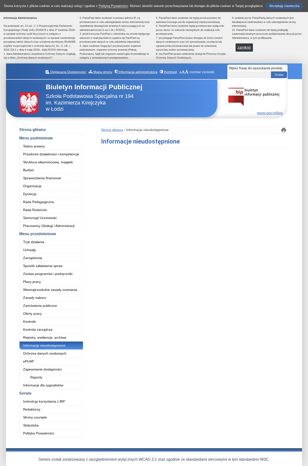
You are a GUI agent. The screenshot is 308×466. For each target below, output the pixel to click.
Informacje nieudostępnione (44, 345)
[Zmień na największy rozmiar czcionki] (187, 72)
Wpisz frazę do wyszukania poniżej (255, 68)
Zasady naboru (34, 298)
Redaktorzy (31, 409)
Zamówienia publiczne (40, 306)
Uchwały (29, 250)
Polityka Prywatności (38, 433)
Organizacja (32, 186)
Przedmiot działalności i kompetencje (51, 154)
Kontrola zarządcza (37, 329)
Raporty (36, 377)
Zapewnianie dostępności (42, 369)
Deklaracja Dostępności (67, 72)
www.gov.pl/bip (270, 113)
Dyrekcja (29, 194)
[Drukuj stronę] (284, 130)
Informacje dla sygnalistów (43, 385)
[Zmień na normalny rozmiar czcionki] (180, 72)
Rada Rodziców (35, 210)
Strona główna (32, 130)
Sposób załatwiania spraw (43, 266)
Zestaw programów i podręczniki (47, 274)
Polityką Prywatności (113, 6)
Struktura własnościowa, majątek (48, 162)
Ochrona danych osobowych (44, 353)
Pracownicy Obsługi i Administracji (49, 226)
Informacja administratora (137, 72)
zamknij (244, 47)
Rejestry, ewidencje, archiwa (44, 337)
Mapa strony (102, 72)
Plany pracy (32, 282)
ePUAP (28, 361)
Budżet (28, 170)
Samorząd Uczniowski (40, 218)
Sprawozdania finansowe (42, 178)
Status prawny (34, 146)
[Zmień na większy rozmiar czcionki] (183, 72)
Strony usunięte (35, 417)
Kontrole (29, 321)
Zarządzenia (32, 258)
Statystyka (31, 425)
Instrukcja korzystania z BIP (44, 401)
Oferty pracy (32, 313)
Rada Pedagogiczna (38, 202)
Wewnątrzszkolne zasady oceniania (50, 290)
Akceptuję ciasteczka (284, 6)
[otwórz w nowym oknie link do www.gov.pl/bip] (253, 96)
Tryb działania (33, 242)
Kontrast (170, 72)
